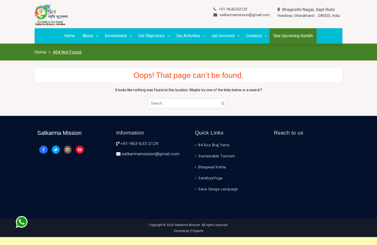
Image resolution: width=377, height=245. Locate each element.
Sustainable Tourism (216, 156)
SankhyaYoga (210, 178)
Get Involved (223, 35)
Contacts (254, 35)
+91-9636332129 (233, 9)
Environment (116, 35)
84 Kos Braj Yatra (214, 145)
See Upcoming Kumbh (293, 35)
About (88, 35)
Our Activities (188, 35)
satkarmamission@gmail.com (245, 15)
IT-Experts (196, 231)
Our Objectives (151, 35)
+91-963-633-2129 (139, 143)
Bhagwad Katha (212, 167)
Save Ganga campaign (218, 189)
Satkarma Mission (187, 225)
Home (69, 35)
